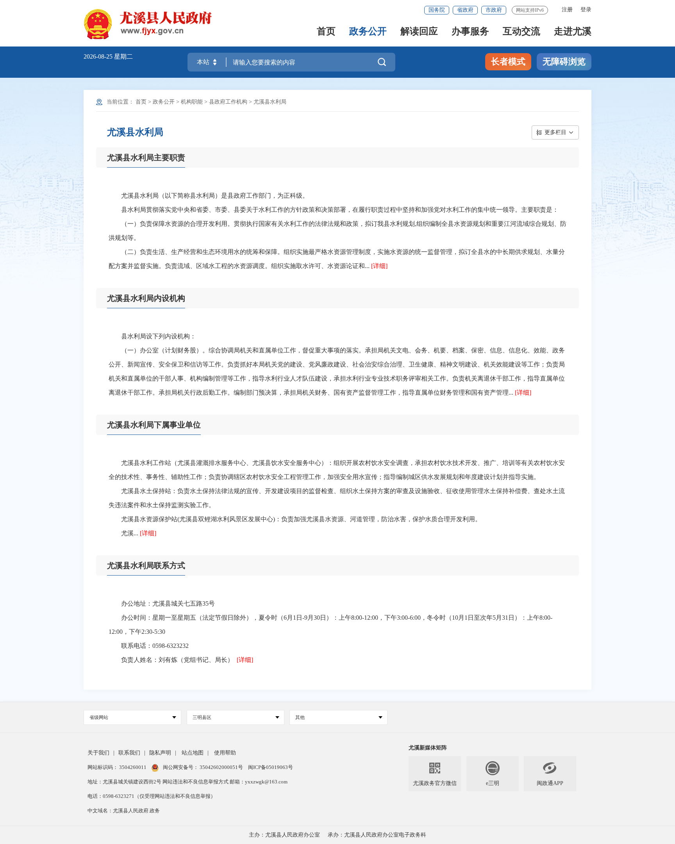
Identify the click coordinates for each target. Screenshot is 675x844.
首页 (326, 31)
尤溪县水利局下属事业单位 (154, 424)
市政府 (494, 10)
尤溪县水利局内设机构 (146, 298)
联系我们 (129, 753)
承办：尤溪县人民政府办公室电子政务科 (377, 835)
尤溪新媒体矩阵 (428, 748)
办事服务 (470, 31)
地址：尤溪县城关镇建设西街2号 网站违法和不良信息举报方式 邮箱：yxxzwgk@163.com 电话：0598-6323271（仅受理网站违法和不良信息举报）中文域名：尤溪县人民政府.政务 (188, 796)
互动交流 (521, 31)
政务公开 (368, 31)
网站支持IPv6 (530, 10)
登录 (585, 10)
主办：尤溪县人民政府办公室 (284, 835)
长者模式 (508, 61)
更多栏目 (555, 132)
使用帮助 (225, 753)
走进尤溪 (572, 31)
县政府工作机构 (228, 102)
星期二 (123, 56)
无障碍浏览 (564, 61)
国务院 (437, 10)
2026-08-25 (99, 56)
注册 (567, 10)
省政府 (465, 10)
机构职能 (192, 102)
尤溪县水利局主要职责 (146, 157)
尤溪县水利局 (270, 102)
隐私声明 (160, 753)
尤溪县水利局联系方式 (146, 565)
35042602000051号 (222, 767)
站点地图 (193, 753)
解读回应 (419, 31)
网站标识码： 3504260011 (118, 767)
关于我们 (98, 753)
